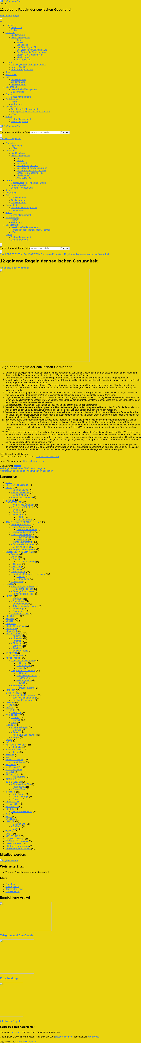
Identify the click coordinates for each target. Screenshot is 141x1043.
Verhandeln (16, 104)
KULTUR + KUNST (15, 839)
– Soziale (15, 510)
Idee (19, 40)
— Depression (24, 665)
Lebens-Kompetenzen (22, 69)
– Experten (11, 623)
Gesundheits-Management (24, 89)
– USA (14, 829)
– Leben (15, 717)
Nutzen (20, 42)
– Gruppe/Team (18, 789)
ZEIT (8, 814)
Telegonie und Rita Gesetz (16, 935)
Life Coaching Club (20, 37)
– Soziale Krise (18, 495)
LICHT (9, 742)
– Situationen (17, 515)
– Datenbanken (18, 611)
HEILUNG (10, 690)
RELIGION (11, 764)
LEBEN (9, 725)
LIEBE (9, 740)
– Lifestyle (16, 730)
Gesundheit (11, 87)
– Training (16, 569)
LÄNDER (10, 821)
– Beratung (16, 566)
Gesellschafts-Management (24, 109)
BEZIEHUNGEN (14, 782)
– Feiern (15, 732)
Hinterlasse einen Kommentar (14, 268)
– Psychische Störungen (23, 660)
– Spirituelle (17, 512)
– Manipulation (18, 571)
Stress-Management (21, 97)
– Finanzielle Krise (20, 492)
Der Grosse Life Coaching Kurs (32, 50)
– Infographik (17, 599)
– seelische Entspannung (23, 698)
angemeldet (15, 1032)
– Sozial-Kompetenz (21, 534)
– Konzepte (16, 685)
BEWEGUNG (12, 806)
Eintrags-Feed (12, 886)
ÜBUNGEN (11, 628)
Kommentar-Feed (14, 889)
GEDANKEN (12, 774)
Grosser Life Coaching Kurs (30, 55)
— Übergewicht (24, 680)
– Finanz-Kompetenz (27, 529)
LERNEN (10, 703)
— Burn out (22, 663)
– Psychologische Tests (22, 586)
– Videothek (17, 638)
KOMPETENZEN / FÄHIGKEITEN (22, 522)
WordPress (93, 1037)
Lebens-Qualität (19, 67)
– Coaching (16, 559)
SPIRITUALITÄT (14, 767)
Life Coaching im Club (27, 47)
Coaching (10, 32)
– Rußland (16, 826)
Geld (8, 77)
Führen (14, 102)
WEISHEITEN (12, 715)
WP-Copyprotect (29, 1042)
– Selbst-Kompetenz (21, 547)
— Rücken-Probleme (27, 675)
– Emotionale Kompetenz (23, 544)
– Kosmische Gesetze (21, 811)
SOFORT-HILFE (14, 502)
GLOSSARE (12, 631)
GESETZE (11, 809)
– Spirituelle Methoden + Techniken (28, 574)
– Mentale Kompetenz (21, 542)
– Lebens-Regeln (19, 727)
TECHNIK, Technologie (17, 841)
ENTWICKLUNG (14, 750)
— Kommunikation (26, 537)
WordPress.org (13, 891)
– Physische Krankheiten (23, 670)
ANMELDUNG (24, 60)
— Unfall (21, 517)
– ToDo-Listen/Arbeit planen (24, 606)
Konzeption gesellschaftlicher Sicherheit (30, 111)
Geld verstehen (18, 79)
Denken (15, 557)
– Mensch (16, 720)
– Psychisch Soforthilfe (22, 507)
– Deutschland (18, 824)
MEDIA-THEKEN (14, 633)
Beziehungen (12, 99)
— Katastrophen (24, 519)
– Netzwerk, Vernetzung (17, 846)
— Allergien (22, 678)
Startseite (10, 25)
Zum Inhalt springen (9, 15)
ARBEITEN (11, 653)
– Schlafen (16, 712)
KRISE (9, 487)
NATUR (9, 757)
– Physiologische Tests (22, 594)
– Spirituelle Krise (19, 490)
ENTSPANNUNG (14, 693)
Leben (9, 62)
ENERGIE (11, 792)
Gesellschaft (12, 107)
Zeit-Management (19, 121)
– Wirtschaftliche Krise (22, 497)
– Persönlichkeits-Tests (22, 589)
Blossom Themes (63, 1037)
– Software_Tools (19, 651)
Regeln (17, 466)
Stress (9, 94)
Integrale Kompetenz (21, 524)
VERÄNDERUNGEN (16, 745)
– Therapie (16, 564)
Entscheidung (9, 978)
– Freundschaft (18, 787)
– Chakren (16, 799)
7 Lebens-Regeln (10, 1021)
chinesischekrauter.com (47, 456)
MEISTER (10, 621)
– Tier (14, 722)
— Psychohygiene (25, 688)
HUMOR (10, 754)
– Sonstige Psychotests (22, 591)
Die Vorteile (22, 45)
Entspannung (17, 92)
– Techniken (17, 747)
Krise (8, 72)
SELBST (10, 772)
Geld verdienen (18, 84)
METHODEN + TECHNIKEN (20, 552)
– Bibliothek (17, 643)
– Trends (15, 752)
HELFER (10, 618)
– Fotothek (16, 641)
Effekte (9, 482)
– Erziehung (17, 581)
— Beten (21, 576)
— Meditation (23, 579)
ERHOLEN (11, 710)
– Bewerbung (17, 656)
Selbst (9, 116)
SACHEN (10, 819)
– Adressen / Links (20, 613)
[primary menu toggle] (1, 18)
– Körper (15, 737)
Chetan (18, 1042)
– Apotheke (16, 648)
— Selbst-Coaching (26, 562)
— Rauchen (22, 673)
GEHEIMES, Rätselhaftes (18, 848)
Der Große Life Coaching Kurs (31, 52)
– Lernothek (17, 646)
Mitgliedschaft (23, 57)
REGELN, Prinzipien (16, 626)
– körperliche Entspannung (24, 695)
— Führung (22, 539)
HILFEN (9, 596)
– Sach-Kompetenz (20, 527)
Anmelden (11, 884)
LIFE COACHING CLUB (17, 485)
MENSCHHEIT (13, 836)
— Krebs (21, 683)
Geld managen (18, 82)
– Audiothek (17, 636)
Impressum (16, 27)
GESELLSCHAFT (14, 759)
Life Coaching (18, 35)
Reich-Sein (11, 74)
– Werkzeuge (17, 609)
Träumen (15, 554)
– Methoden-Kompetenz (22, 532)
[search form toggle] (1, 129)
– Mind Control (18, 777)
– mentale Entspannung (22, 700)
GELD (9, 816)
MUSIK (9, 834)
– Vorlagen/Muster (20, 604)
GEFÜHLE (11, 779)
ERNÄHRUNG (13, 804)
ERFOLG (10, 705)
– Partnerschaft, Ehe (21, 784)
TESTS (9, 584)
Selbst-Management (21, 119)
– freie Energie (18, 794)
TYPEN (9, 831)
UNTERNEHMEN (14, 844)
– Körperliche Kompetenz (23, 549)
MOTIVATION (12, 801)
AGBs (14, 30)
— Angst (21, 668)
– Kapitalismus (18, 762)
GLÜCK (9, 707)
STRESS (10, 500)
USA (13, 114)
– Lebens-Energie (20, 797)
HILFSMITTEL (13, 616)
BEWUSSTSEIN (14, 769)
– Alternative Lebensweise (24, 735)
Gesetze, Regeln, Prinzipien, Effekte (28, 64)
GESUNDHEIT (13, 658)
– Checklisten (17, 601)
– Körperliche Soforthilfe (23, 505)
